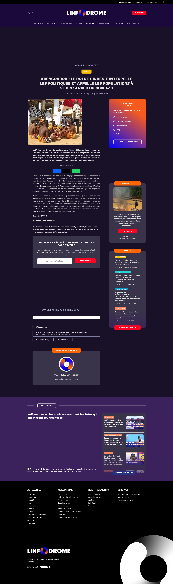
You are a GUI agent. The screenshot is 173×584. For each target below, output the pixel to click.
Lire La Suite (127, 231)
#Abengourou (41, 327)
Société (86, 71)
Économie (52, 24)
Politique (38, 24)
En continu (127, 251)
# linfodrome (63, 340)
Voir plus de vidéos (124, 472)
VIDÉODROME (133, 24)
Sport (79, 24)
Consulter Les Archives (127, 142)
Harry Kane (120, 130)
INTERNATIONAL (105, 24)
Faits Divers (66, 24)
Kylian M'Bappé (122, 117)
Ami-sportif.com (152, 2)
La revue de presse (127, 183)
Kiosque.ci (138, 2)
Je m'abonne (139, 13)
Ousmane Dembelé (123, 121)
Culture (119, 24)
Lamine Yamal (121, 125)
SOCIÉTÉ (90, 24)
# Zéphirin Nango (43, 340)
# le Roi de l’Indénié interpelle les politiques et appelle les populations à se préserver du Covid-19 (61, 333)
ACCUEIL (80, 65)
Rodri (118, 134)
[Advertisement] (86, 45)
